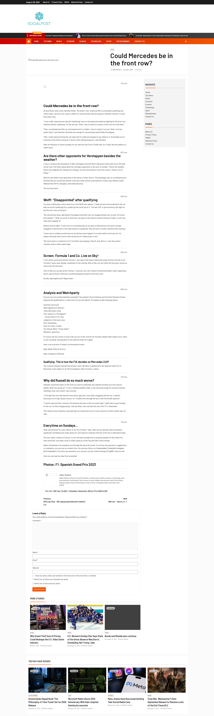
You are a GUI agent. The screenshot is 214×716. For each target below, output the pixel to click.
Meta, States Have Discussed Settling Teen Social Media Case (80, 35)
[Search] (185, 41)
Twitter (110, 448)
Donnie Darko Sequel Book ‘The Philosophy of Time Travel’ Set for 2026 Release (47, 702)
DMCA (66, 2)
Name (35, 552)
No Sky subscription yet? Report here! (58, 278)
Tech (69, 695)
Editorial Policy (77, 2)
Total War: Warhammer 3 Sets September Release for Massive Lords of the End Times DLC (143, 35)
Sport (109, 41)
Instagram (120, 448)
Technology (96, 41)
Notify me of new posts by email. (47, 583)
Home (36, 41)
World (59, 41)
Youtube (50, 451)
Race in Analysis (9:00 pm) (53, 354)
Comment (36, 521)
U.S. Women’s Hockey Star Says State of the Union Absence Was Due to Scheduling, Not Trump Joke (85, 639)
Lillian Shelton (117, 70)
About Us (46, 2)
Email (35, 560)
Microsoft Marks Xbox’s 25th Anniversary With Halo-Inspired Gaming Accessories (83, 702)
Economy (70, 41)
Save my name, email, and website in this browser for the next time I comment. (65, 576)
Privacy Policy (57, 2)
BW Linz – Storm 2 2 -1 (117, 500)
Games (150, 695)
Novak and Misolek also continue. (121, 636)
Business (111, 695)
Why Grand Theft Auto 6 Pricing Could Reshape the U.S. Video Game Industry (47, 639)
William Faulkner (47, 646)
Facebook (100, 448)
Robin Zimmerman (50, 445)
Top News (47, 41)
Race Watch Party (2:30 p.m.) (54, 349)
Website (35, 568)
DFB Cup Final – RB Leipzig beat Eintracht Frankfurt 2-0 (64, 502)
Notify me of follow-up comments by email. (51, 579)
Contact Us (89, 2)
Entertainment (123, 41)
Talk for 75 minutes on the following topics (101, 300)
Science (82, 41)
